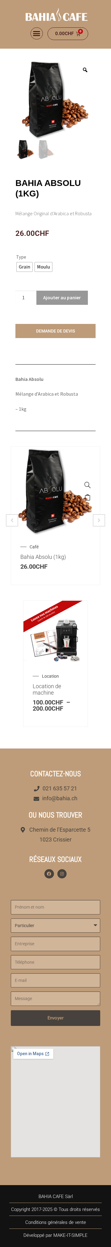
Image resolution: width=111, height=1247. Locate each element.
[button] (37, 33)
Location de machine (47, 689)
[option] (55, 99)
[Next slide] (99, 520)
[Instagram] (62, 874)
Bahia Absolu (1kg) (43, 557)
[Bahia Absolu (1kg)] (87, 485)
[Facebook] (49, 874)
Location (50, 676)
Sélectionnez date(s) (75, 639)
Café (34, 547)
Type (21, 257)
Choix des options (87, 497)
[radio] (24, 267)
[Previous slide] (12, 520)
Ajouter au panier (62, 297)
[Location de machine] (75, 626)
